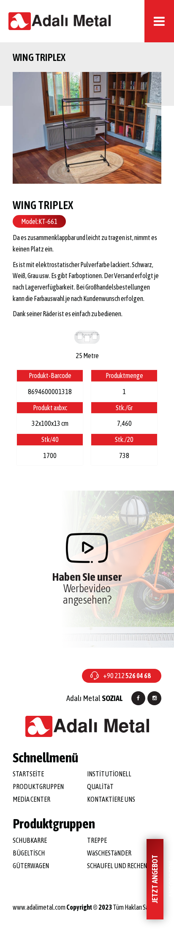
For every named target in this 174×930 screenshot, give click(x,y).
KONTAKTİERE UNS (111, 799)
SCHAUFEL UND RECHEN (117, 865)
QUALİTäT (100, 786)
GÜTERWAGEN (31, 865)
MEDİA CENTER (31, 799)
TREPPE (97, 840)
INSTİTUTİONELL (109, 774)
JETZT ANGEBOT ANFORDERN (156, 879)
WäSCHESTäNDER (109, 853)
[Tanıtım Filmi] (87, 548)
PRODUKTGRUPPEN (38, 786)
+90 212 (127, 675)
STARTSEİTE (28, 774)
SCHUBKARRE (30, 840)
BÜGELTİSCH (29, 853)
